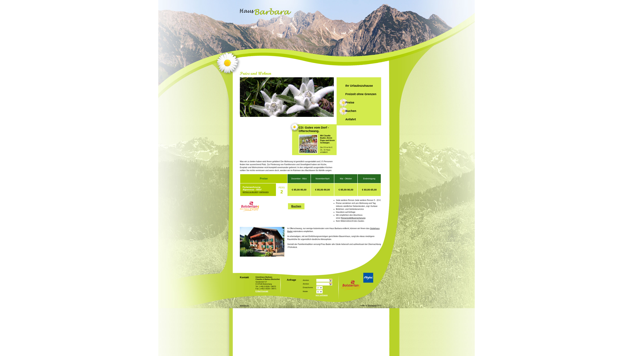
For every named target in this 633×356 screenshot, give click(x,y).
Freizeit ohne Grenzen (360, 94)
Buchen (350, 111)
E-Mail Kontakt (262, 291)
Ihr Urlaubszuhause (359, 85)
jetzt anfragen (322, 295)
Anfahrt (350, 119)
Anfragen (264, 192)
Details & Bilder (250, 192)
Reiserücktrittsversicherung (353, 218)
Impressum (244, 305)
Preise (349, 102)
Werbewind (372, 305)
